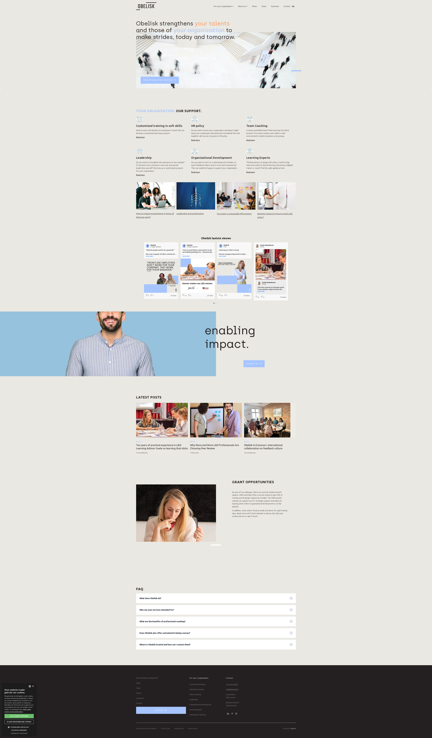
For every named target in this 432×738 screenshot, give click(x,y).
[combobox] (30, 686)
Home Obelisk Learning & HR (147, 678)
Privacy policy (192, 728)
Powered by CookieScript (19, 733)
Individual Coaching (196, 689)
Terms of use (165, 728)
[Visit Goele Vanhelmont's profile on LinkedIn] (257, 246)
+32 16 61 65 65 (232, 684)
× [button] (33, 686)
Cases (263, 6)
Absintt (293, 728)
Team (138, 688)
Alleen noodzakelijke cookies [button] (19, 722)
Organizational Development (200, 705)
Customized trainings (197, 684)
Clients (138, 693)
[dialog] (19, 710)
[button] (221, 6)
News (254, 6)
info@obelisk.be (232, 689)
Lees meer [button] (149, 256)
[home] (146, 6)
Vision (138, 683)
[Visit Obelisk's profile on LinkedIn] (148, 246)
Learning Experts (195, 710)
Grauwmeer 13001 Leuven (231, 696)
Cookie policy (178, 728)
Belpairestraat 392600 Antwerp (232, 704)
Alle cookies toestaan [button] (19, 716)
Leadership (193, 699)
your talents (212, 23)
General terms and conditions (146, 728)
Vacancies (275, 6)
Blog (138, 442)
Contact (287, 6)
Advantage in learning (197, 715)
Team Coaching (195, 694)
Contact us (161, 710)
